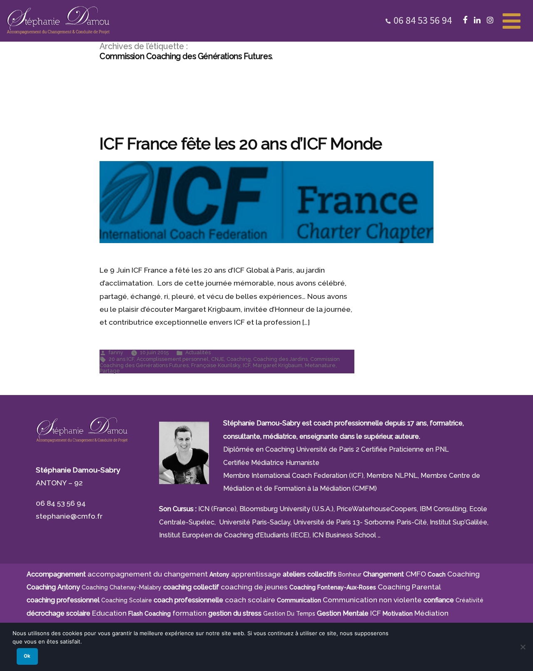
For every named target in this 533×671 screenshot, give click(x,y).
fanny (116, 352)
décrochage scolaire (58, 613)
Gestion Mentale (343, 613)
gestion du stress (235, 613)
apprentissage (256, 574)
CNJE (217, 359)
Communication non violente (372, 600)
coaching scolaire (126, 600)
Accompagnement (56, 574)
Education (109, 613)
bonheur (349, 574)
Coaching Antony (53, 587)
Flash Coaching (149, 613)
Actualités (198, 352)
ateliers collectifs (309, 574)
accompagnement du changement (147, 574)
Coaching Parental (409, 587)
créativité (469, 600)
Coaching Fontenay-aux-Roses (332, 587)
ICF (246, 365)
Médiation (431, 613)
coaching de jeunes (254, 587)
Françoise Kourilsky (215, 365)
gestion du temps (289, 613)
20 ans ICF (121, 359)
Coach (437, 574)
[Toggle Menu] (512, 20)
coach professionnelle (188, 600)
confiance (438, 600)
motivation (398, 613)
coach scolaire (250, 600)
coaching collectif (191, 587)
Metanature (320, 365)
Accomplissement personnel (173, 359)
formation (189, 613)
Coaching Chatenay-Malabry (122, 587)
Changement (383, 574)
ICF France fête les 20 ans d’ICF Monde (241, 143)
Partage (110, 371)
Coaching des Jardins (280, 359)
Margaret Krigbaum (277, 365)
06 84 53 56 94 (423, 20)
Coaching (239, 359)
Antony (219, 574)
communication (299, 600)
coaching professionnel (63, 600)
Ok (27, 656)
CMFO (416, 574)
